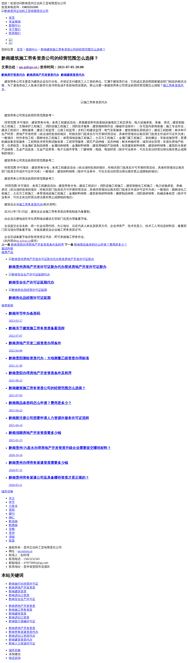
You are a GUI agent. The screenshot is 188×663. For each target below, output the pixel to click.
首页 (12, 17)
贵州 (12, 532)
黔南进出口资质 (19, 595)
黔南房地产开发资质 (22, 587)
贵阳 (12, 509)
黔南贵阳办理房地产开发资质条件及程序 (37, 244)
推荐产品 (7, 252)
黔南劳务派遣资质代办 (23, 631)
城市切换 (7, 491)
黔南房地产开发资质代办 (43, 74)
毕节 (12, 502)
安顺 (12, 529)
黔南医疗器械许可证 (22, 621)
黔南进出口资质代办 (22, 635)
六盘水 (13, 505)
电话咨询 (15, 658)
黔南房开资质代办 (13, 74)
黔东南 (13, 521)
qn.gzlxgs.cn (28, 67)
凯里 (12, 540)
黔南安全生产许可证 (22, 599)
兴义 (12, 498)
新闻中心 (15, 25)
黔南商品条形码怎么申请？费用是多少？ (100, 244)
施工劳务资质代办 (31, 204)
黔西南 (13, 525)
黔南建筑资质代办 (72, 74)
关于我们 (15, 29)
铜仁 (12, 517)
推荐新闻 (7, 305)
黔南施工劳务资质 (20, 609)
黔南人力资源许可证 (22, 643)
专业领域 (15, 21)
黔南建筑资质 (17, 591)
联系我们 (15, 33)
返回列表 (7, 248)
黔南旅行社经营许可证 (23, 583)
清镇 (12, 536)
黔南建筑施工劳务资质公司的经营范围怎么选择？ (73, 49)
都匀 (12, 513)
